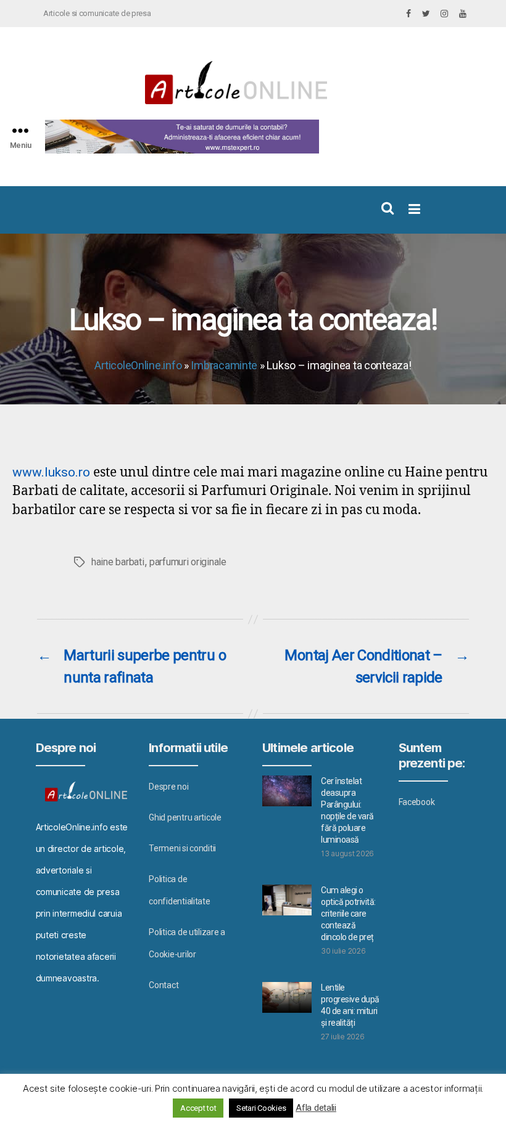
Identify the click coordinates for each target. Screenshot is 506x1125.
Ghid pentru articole (185, 817)
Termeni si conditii (182, 848)
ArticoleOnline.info (137, 365)
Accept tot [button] (198, 1108)
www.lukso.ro (51, 472)
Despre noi (168, 787)
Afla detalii (316, 1107)
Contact (163, 985)
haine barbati (117, 562)
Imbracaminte (224, 365)
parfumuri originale (187, 562)
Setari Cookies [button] (261, 1108)
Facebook (417, 802)
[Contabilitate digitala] (179, 136)
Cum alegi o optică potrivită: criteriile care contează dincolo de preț (348, 913)
